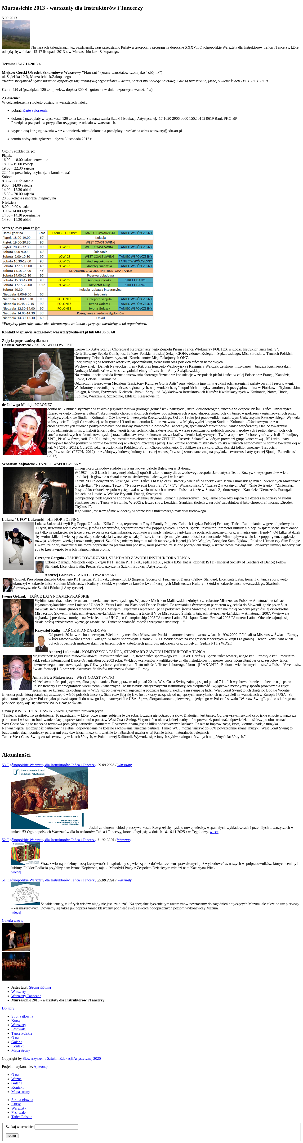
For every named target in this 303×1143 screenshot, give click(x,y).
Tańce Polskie (21, 1033)
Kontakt (17, 1046)
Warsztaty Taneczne (26, 996)
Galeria (12, 920)
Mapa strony (20, 1050)
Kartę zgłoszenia (34, 110)
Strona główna (40, 987)
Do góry (8, 1008)
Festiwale (18, 1029)
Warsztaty (124, 765)
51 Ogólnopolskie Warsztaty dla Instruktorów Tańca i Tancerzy (49, 880)
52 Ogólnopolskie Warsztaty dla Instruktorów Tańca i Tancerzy (49, 840)
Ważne (16, 1079)
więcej (214, 832)
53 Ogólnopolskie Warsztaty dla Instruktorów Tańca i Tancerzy (49, 765)
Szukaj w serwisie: (20, 1127)
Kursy (16, 1021)
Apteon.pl (41, 1067)
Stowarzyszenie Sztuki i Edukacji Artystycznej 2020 (62, 1058)
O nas (15, 1038)
